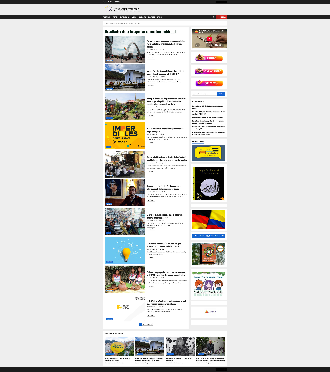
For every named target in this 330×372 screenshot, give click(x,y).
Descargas (142, 17)
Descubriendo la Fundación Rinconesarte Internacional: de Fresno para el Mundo (125, 192)
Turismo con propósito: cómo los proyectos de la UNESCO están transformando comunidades (125, 279)
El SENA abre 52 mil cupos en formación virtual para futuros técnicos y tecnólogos (125, 307)
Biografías (109, 204)
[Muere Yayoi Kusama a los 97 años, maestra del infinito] (180, 346)
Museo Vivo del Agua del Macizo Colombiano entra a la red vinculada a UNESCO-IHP (125, 77)
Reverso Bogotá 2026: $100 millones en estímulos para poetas (117, 359)
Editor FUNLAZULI (151, 49)
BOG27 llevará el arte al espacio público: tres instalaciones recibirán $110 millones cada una (208, 133)
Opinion (159, 17)
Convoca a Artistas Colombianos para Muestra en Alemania (209, 236)
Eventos (115, 17)
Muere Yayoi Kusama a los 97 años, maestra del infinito (207, 117)
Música (134, 17)
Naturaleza (109, 118)
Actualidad (106, 17)
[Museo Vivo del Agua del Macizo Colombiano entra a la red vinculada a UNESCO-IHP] (149, 346)
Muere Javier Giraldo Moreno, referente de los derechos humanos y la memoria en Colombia (208, 122)
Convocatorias (124, 17)
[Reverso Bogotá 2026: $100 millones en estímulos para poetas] (119, 346)
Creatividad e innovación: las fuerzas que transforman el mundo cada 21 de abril (125, 250)
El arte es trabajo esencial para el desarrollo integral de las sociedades (125, 221)
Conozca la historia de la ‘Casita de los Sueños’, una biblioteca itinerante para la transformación (125, 164)
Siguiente (149, 324)
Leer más (151, 58)
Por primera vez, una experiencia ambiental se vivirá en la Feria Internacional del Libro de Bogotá (125, 49)
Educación (151, 17)
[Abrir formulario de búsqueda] (213, 17)
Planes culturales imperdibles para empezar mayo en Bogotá (125, 135)
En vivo (223, 17)
